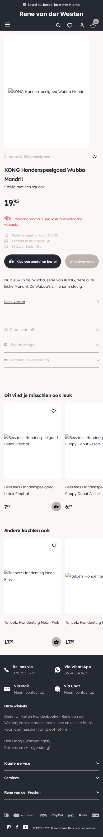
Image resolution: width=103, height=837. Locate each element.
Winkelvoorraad (82, 261)
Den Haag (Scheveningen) (27, 741)
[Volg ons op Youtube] (25, 827)
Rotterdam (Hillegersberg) (27, 747)
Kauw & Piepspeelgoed (29, 156)
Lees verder (14, 301)
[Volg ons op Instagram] (9, 827)
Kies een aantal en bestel (36, 261)
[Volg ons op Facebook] (17, 827)
